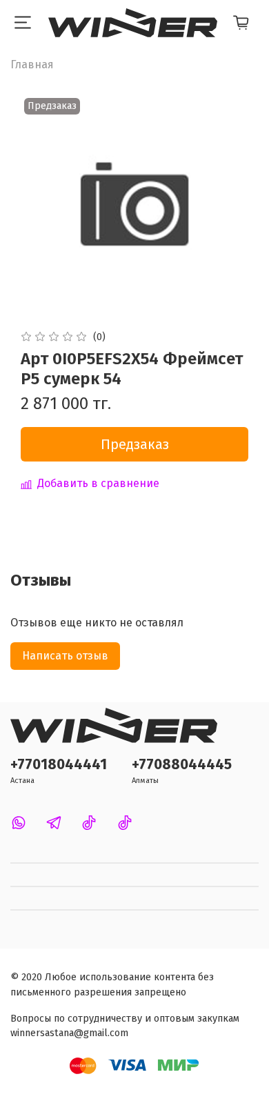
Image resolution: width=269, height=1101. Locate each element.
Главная (32, 64)
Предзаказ (135, 444)
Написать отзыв (65, 655)
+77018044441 (58, 764)
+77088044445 (182, 764)
